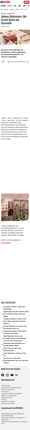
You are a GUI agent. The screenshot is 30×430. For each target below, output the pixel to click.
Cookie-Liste (5, 392)
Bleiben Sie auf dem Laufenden (10, 369)
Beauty (9, 6)
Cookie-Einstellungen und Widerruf (11, 394)
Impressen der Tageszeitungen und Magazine (14, 422)
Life (15, 6)
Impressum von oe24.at (8, 401)
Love (19, 6)
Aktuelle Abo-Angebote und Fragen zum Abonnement (12, 419)
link (21, 235)
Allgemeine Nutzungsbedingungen (11, 388)
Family (25, 6)
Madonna (12, 9)
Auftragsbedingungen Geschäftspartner (12, 414)
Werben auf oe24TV (7, 398)
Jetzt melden (6, 243)
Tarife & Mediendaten (7, 416)
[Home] (1, 9)
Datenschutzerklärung (7, 390)
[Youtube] (12, 375)
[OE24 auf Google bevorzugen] (28, 62)
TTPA (2, 424)
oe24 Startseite (5, 386)
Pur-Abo (3, 399)
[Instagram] (7, 375)
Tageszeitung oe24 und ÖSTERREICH (12, 408)
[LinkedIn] (16, 375)
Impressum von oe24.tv (8, 403)
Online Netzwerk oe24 (7, 380)
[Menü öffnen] (28, 6)
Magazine (6, 9)
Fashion (3, 6)
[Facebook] (2, 375)
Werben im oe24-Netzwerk (9, 396)
